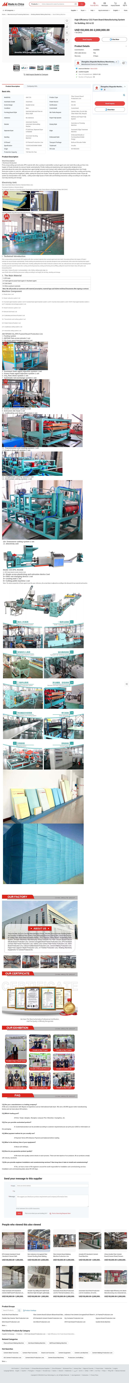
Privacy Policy (94, 1375)
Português (31, 1370)
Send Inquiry (87, 39)
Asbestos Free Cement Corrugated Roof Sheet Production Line (80, 1314)
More (4, 1361)
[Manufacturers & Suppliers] (13, 4)
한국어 (81, 1370)
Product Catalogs (30, 1310)
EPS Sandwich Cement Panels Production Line (47, 1318)
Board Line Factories (47, 1353)
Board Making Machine (59, 14)
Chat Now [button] (115, 39)
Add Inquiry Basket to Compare (37, 74)
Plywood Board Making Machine (14, 1343)
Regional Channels (88, 1368)
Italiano (54, 1370)
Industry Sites (77, 1368)
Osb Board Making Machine (36, 1343)
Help (92, 10)
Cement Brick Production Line (34, 1357)
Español (24, 1370)
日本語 (86, 1370)
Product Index (99, 1368)
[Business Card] (124, 95)
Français (38, 1370)
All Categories (9, 10)
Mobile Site (108, 1368)
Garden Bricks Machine (103, 1322)
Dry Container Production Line (73, 1318)
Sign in (125, 5)
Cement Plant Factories (30, 1353)
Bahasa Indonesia (120, 1370)
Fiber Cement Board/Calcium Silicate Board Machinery (48, 1314)
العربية (75, 1370)
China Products (25, 1368)
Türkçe (104, 1370)
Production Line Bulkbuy (75, 1357)
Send (19, 1213)
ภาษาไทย (97, 1370)
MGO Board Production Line (11, 1322)
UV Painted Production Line (104, 1314)
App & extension (103, 10)
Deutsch (61, 1370)
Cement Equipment (64, 1353)
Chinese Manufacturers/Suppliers (40, 1368)
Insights (115, 1368)
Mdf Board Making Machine (58, 1343)
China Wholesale (56, 1368)
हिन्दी (92, 1370)
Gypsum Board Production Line (105, 1318)
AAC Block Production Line (41, 1322)
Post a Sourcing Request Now (60, 1213)
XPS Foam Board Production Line (74, 1322)
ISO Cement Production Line (12, 1357)
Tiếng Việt (110, 1370)
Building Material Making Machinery (41, 14)
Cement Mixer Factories (11, 1353)
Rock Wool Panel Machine (10, 1314)
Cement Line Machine (81, 1353)
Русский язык (46, 1370)
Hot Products (15, 1368)
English (17, 1370)
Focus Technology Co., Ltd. (51, 1375)
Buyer (83, 10)
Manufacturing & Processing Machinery (18, 14)
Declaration (85, 1375)
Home (3, 14)
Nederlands (68, 1370)
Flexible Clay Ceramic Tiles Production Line (15, 1318)
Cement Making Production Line (102, 1353)
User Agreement (75, 1375)
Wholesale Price (67, 1368)
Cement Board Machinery (56, 1357)
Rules (125, 10)
